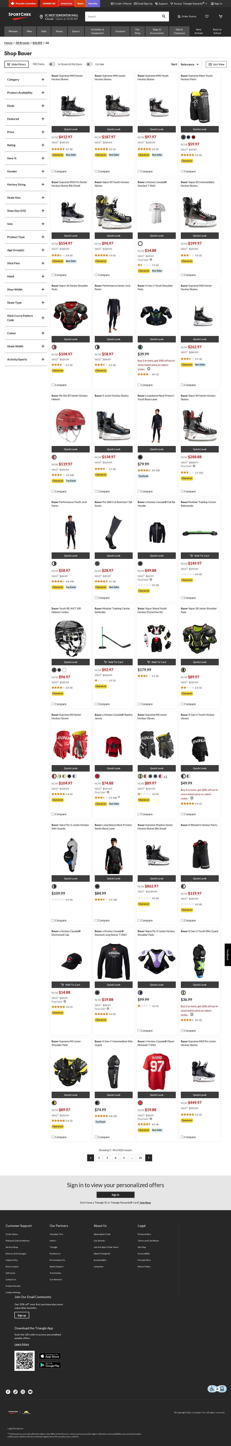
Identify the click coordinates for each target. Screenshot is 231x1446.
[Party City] (93, 3)
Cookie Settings (13, 1292)
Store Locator (12, 1266)
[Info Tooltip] (151, 260)
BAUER (37, 42)
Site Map (142, 1247)
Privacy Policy (144, 1234)
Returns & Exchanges (16, 1253)
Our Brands (99, 1240)
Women (13, 31)
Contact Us (11, 1279)
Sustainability (100, 1260)
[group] (71, 155)
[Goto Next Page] (148, 1157)
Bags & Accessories (157, 31)
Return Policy (144, 1266)
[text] (71, 149)
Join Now (145, 1202)
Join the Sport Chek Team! (106, 1247)
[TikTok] (15, 1392)
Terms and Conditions (148, 1240)
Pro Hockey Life (57, 1260)
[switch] (65, 64)
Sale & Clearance (179, 31)
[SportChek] (66, 3)
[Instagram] (23, 1392)
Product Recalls (13, 1286)
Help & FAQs (12, 1260)
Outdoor (120, 31)
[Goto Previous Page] (82, 1157)
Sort (174, 64)
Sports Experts (57, 1266)
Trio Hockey (55, 1273)
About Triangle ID (102, 1253)
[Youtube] (30, 1392)
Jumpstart (98, 1266)
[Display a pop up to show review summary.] (119, 798)
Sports (76, 31)
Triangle (53, 1247)
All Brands (22, 42)
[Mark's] (80, 3)
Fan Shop (137, 31)
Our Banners (56, 1279)
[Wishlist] (207, 17)
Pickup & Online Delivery (18, 1240)
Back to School (217, 31)
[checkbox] (59, 171)
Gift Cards (10, 1273)
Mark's (53, 1240)
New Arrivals (199, 31)
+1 (165, 776)
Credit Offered (122, 3)
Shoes (59, 31)
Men (29, 31)
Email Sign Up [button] (145, 3)
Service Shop (12, 1247)
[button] (164, 16)
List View (218, 64)
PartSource (55, 1253)
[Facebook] (8, 1392)
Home (8, 42)
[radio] (183, 137)
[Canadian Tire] (49, 3)
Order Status (188, 16)
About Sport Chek (102, 1234)
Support (163, 3)
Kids (43, 31)
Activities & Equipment (97, 31)
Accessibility (144, 1253)
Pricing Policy (144, 1260)
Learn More (21, 1344)
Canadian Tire (56, 1234)
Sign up (22, 1315)
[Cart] (220, 17)
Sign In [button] (218, 3)
